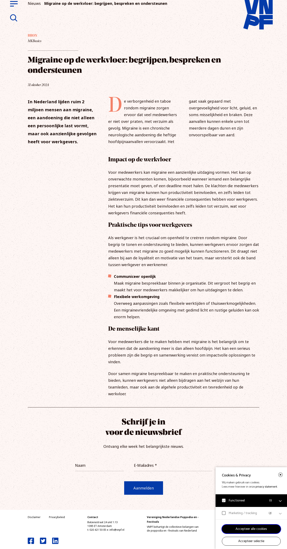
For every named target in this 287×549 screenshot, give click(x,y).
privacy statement (266, 486)
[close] (280, 474)
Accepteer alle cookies (251, 529)
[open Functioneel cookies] (280, 501)
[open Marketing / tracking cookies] (280, 513)
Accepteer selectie (251, 541)
